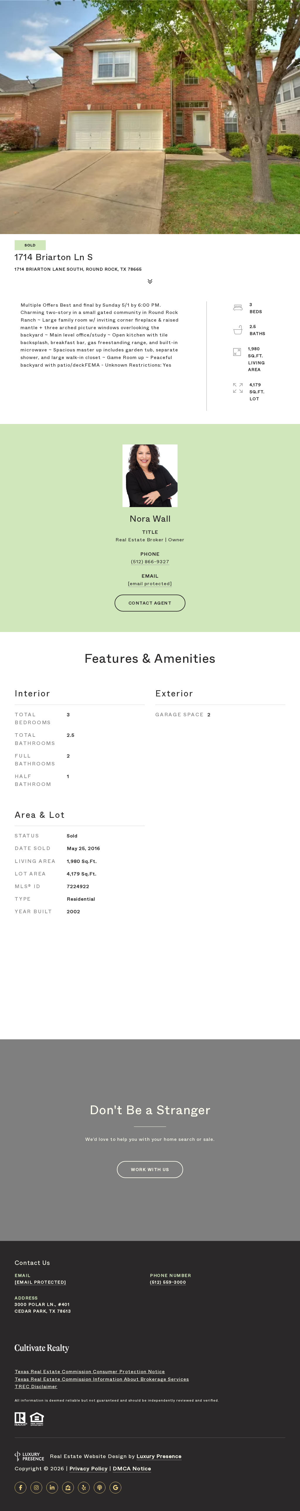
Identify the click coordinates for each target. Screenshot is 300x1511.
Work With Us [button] (150, 1169)
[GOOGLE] (115, 1487)
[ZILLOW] (68, 1487)
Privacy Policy (88, 1468)
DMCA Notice (132, 1468)
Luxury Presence (159, 1456)
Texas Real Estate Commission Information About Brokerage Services (102, 1379)
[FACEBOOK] (20, 1487)
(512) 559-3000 (168, 1282)
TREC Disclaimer (36, 1386)
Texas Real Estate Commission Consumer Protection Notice (90, 1371)
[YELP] (84, 1487)
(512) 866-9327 (150, 561)
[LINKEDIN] (52, 1487)
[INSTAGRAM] (36, 1487)
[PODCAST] (99, 1487)
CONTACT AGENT (150, 603)
